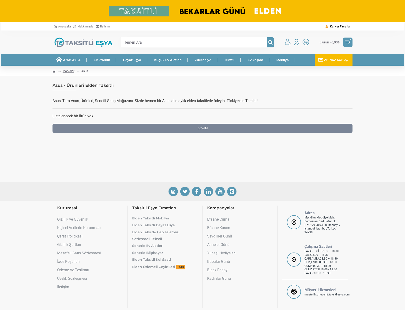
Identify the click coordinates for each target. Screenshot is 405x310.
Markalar (68, 71)
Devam (203, 128)
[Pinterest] (231, 191)
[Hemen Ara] (270, 42)
